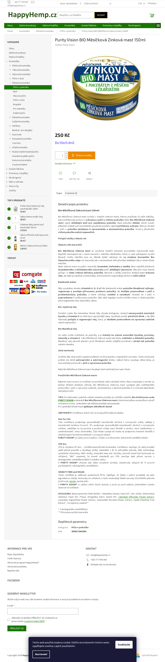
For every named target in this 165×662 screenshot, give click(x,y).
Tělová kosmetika (20, 70)
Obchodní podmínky (17, 566)
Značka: (65, 45)
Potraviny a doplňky (18, 173)
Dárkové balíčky (16, 57)
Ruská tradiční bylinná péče (25, 151)
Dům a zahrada (16, 181)
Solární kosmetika (20, 121)
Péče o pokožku (21, 87)
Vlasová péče (19, 96)
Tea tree (16, 143)
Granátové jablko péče (23, 156)
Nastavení (41, 654)
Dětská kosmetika (21, 83)
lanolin (73, 481)
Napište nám (13, 570)
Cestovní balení (19, 164)
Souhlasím (124, 644)
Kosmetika (14, 61)
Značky (12, 190)
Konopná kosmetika (21, 138)
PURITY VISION (65, 400)
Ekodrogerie (15, 177)
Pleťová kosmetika (21, 65)
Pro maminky (19, 108)
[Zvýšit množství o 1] (66, 153)
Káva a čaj (14, 186)
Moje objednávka (68, 3)
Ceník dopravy (91, 3)
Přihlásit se (17, 628)
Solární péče (19, 113)
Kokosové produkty (21, 160)
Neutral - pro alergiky (22, 130)
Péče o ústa (18, 78)
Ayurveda (16, 134)
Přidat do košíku (84, 155)
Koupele (17, 104)
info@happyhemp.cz (100, 555)
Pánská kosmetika (21, 117)
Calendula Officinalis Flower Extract (136, 497)
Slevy (11, 48)
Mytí (15, 91)
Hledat (101, 15)
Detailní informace (63, 163)
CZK (140, 3)
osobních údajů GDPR (34, 621)
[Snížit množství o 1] (66, 157)
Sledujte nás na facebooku (103, 564)
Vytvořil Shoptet (150, 655)
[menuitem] (10, 25)
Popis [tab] (59, 193)
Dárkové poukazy (17, 52)
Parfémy (16, 126)
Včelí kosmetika (19, 147)
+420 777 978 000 (99, 559)
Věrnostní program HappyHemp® (23, 562)
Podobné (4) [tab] (71, 193)
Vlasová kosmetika (21, 74)
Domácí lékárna (16, 169)
